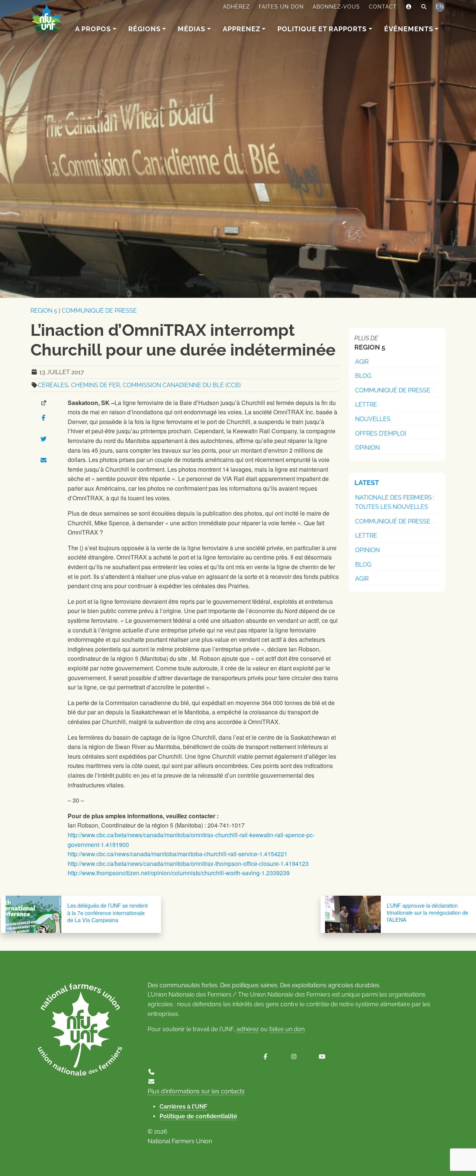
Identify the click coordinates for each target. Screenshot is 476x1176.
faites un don (287, 1029)
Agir (362, 361)
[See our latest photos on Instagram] (293, 1056)
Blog (363, 375)
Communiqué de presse (99, 310)
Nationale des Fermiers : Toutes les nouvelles (394, 502)
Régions (144, 29)
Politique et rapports (322, 29)
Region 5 (43, 310)
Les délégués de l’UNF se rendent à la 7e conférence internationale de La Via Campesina (107, 912)
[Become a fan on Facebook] (265, 1056)
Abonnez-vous (336, 7)
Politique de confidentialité (198, 1116)
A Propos (93, 29)
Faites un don (281, 7)
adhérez (248, 1029)
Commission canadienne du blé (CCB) (182, 385)
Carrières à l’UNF (183, 1106)
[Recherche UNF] (424, 7)
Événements (408, 29)
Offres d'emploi (380, 433)
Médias (191, 29)
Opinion (367, 447)
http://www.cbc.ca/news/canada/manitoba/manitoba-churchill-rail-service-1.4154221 (177, 854)
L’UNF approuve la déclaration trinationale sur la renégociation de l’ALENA (427, 912)
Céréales (53, 385)
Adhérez (236, 7)
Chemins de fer (95, 385)
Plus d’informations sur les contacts (196, 1091)
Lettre (366, 404)
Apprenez (241, 29)
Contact (383, 7)
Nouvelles (372, 419)
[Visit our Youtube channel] (322, 1056)
